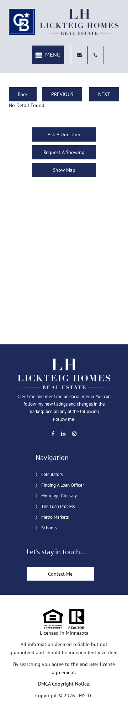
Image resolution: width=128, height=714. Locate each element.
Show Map (64, 170)
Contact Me (60, 574)
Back (23, 94)
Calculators (52, 474)
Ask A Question (64, 134)
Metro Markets (55, 517)
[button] (48, 55)
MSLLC (86, 695)
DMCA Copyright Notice (63, 684)
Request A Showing (64, 152)
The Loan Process (58, 506)
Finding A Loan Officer (62, 485)
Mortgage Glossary (59, 496)
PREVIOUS (62, 94)
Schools (49, 528)
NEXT (104, 94)
